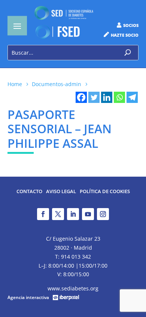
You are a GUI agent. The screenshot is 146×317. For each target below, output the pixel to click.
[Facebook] (81, 97)
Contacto (29, 192)
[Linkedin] (106, 97)
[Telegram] (132, 97)
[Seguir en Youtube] (88, 214)
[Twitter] (94, 97)
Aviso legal (61, 192)
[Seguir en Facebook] (43, 214)
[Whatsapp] (119, 97)
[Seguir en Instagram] (103, 214)
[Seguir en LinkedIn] (73, 214)
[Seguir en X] (58, 214)
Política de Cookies (105, 192)
